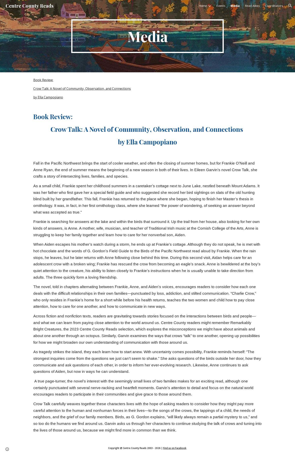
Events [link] (220, 6)
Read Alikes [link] (252, 6)
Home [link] (203, 6)
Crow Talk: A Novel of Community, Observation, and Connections (82, 88)
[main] (147, 36)
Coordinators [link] (274, 6)
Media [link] (235, 6)
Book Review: (43, 80)
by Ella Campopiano (48, 97)
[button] (290, 5)
